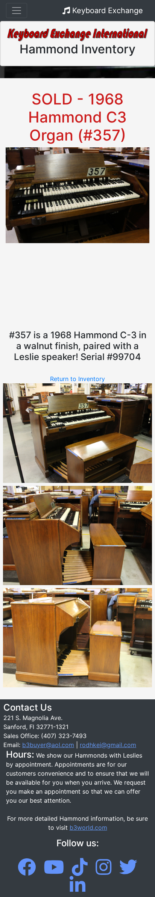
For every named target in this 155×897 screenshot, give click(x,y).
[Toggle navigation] (16, 10)
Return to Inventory (77, 379)
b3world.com (88, 827)
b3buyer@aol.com (48, 745)
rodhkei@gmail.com (108, 745)
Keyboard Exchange (106, 10)
